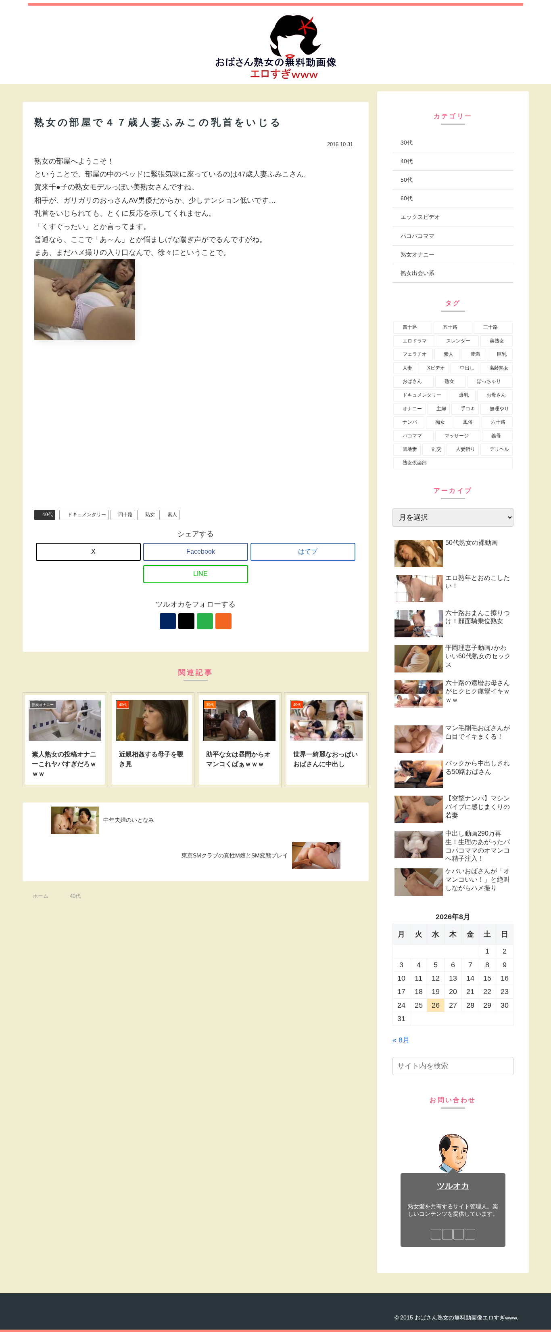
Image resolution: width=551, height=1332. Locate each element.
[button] (505, 1066)
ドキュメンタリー (86, 514)
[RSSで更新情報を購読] (223, 621)
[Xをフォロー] (186, 621)
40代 (47, 514)
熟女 (150, 514)
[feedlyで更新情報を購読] (205, 621)
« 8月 (401, 1040)
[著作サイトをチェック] (168, 621)
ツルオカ (453, 1185)
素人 (172, 514)
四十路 (125, 514)
